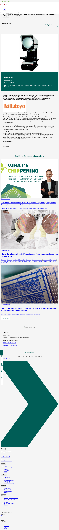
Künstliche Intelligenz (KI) (12, 208)
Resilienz (40, 261)
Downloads (6, 523)
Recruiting (34, 261)
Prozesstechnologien (26, 261)
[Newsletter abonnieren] (2, 378)
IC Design (30, 85)
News (5, 466)
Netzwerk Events (8, 467)
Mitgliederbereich (8, 491)
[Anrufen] (2, 371)
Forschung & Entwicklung (16, 85)
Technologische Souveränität (40, 208)
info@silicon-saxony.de (6, 461)
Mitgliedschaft (7, 489)
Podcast (22, 208)
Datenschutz (6, 526)
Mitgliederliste (7, 488)
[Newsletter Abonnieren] (29, 404)
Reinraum (6, 86)
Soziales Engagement (9, 503)
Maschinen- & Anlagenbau (49, 260)
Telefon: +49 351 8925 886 (9, 343)
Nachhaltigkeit (4, 261)
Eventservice (7, 481)
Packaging (44, 85)
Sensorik (45, 261)
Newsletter (6, 470)
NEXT (5, 472)
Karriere (6, 502)
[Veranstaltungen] (2, 364)
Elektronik (6, 85)
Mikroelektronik (8, 80)
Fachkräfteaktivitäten (9, 480)
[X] (1, 516)
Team (5, 500)
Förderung (9, 260)
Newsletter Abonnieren (6, 358)
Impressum (6, 524)
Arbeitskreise (7, 477)
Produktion (49, 85)
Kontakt (6, 505)
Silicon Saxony (28, 208)
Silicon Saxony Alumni (9, 499)
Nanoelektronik (37, 85)
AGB (5, 527)
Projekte (6, 478)
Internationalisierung (37, 260)
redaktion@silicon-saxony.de (10, 345)
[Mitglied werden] (2, 356)
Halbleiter (25, 85)
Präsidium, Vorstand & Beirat (11, 498)
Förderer (6, 492)
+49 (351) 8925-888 (5, 457)
